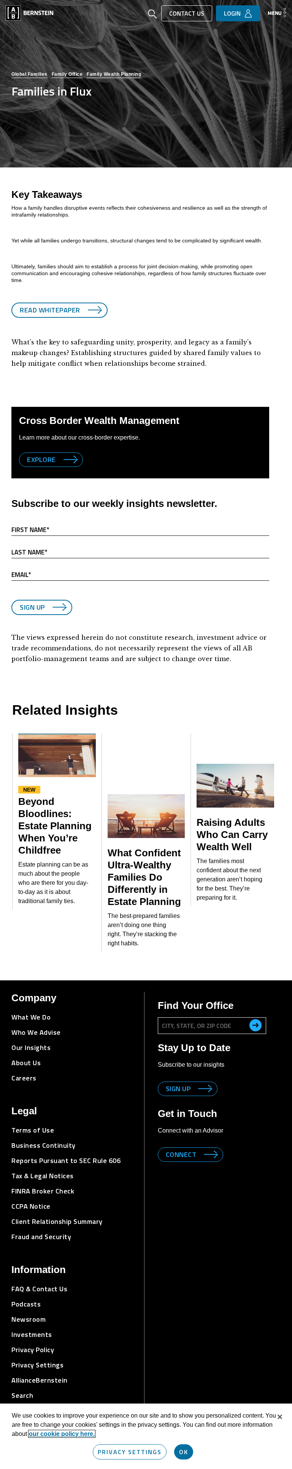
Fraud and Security (41, 1237)
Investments (31, 1334)
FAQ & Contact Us (39, 1289)
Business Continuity (43, 1145)
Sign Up (32, 607)
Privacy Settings (130, 1451)
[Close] (279, 1416)
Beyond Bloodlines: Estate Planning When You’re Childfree (55, 826)
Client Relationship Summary (57, 1221)
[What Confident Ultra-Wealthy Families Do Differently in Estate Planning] (146, 816)
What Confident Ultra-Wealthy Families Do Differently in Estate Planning (144, 877)
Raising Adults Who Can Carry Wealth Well (232, 834)
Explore (41, 459)
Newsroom (28, 1319)
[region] (146, 1436)
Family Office (67, 74)
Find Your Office (195, 1005)
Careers (23, 1078)
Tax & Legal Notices (42, 1176)
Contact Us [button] (186, 13)
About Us (26, 1063)
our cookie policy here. (62, 1434)
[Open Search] (152, 15)
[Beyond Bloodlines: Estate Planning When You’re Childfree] (57, 755)
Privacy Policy (32, 1350)
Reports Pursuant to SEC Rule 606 (66, 1160)
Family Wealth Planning (114, 74)
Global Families (29, 74)
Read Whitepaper (50, 310)
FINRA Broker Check (42, 1191)
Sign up (178, 1088)
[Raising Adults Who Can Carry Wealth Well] (235, 786)
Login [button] (232, 13)
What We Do (31, 1017)
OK (183, 1451)
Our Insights (31, 1047)
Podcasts (26, 1304)
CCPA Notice (31, 1206)
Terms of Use (32, 1130)
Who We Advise (36, 1032)
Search (22, 1395)
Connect (181, 1154)
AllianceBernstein (39, 1380)
